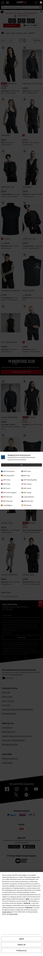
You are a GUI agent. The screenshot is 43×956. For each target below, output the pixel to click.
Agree (21, 939)
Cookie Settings (7, 912)
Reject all (21, 945)
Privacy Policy (13, 914)
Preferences (21, 950)
